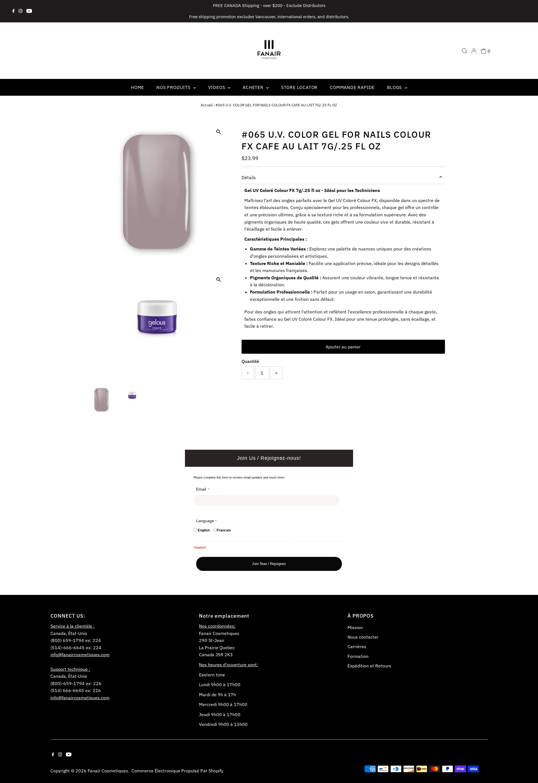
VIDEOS (217, 87)
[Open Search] (464, 50)
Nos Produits (174, 87)
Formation (357, 656)
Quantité (250, 361)
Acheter (254, 87)
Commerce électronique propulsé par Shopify (177, 770)
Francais (224, 530)
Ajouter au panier (343, 347)
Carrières (356, 646)
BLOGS (395, 87)
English (204, 530)
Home (137, 87)
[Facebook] (13, 11)
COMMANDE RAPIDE (352, 87)
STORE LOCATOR (299, 87)
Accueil (207, 105)
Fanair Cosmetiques (108, 770)
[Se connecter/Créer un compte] (473, 50)
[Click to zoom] (218, 132)
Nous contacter (363, 637)
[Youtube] (29, 11)
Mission (355, 627)
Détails (249, 177)
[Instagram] (20, 11)
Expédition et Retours (369, 666)
